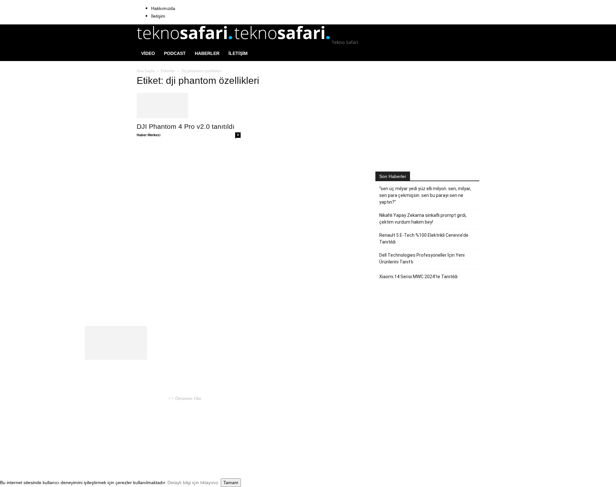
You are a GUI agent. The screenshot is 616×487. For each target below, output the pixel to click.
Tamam (230, 482)
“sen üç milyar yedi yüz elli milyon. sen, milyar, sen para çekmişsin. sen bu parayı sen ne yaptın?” (425, 195)
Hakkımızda (163, 8)
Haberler (207, 53)
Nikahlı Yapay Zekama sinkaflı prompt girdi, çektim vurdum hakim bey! (422, 219)
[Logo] (185, 42)
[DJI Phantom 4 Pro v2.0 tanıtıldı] (189, 105)
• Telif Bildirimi (447, 440)
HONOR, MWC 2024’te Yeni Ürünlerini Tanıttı (295, 362)
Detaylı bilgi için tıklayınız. (193, 482)
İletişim (158, 16)
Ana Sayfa (146, 71)
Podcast (175, 53)
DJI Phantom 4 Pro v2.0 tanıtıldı (186, 126)
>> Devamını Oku (184, 398)
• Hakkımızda (420, 440)
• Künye (400, 440)
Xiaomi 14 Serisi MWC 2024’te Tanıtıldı (418, 276)
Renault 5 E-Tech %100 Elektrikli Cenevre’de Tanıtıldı (423, 238)
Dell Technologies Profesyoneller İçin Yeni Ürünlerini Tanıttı (422, 258)
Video (148, 53)
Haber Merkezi (148, 135)
